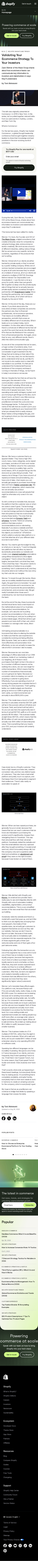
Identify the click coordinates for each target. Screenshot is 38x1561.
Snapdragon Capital (22, 292)
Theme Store (8, 1430)
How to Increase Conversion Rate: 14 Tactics (19, 1247)
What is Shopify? (9, 1391)
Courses (6, 1469)
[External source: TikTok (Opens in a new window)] (25, 1545)
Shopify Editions (9, 1396)
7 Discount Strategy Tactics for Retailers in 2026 (19, 1259)
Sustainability (8, 1413)
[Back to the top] (5, 1377)
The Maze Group (8, 239)
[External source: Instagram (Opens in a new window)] (20, 1545)
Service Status (9, 1503)
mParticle (5, 521)
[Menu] (35, 3)
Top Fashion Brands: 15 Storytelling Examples (15, 1306)
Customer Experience (10, 1301)
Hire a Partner (8, 1499)
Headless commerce (9, 1231)
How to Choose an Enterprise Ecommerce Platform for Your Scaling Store (16, 1146)
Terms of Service (9, 1523)
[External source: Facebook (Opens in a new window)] (3, 1118)
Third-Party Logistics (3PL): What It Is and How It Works (18, 1271)
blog (3, 51)
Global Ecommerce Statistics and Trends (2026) (18, 1294)
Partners (6, 1439)
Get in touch (26, 4)
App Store (7, 1434)
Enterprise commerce (10, 1140)
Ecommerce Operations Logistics (14, 1267)
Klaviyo (4, 897)
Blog (5, 1456)
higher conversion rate (23, 485)
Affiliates (6, 1443)
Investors (7, 1404)
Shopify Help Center (11, 1490)
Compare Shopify (10, 1460)
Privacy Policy (8, 1531)
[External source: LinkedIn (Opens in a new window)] (14, 1118)
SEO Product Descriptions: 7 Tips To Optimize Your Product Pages (16, 1317)
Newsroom (7, 1408)
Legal (5, 1527)
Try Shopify (27, 36)
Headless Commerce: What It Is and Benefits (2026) (19, 1235)
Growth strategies (9, 1244)
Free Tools (7, 1473)
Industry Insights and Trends (19, 51)
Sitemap (6, 1535)
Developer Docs (9, 1426)
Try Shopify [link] (19, 168)
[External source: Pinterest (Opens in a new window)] (5, 1550)
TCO (36, 1140)
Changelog (7, 1477)
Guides (6, 1464)
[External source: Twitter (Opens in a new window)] (9, 1118)
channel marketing (19, 554)
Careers (6, 1400)
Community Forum (10, 1495)
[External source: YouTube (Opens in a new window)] (15, 1545)
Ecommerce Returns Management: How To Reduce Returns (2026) (18, 1282)
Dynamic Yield (21, 518)
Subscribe (29, 1205)
